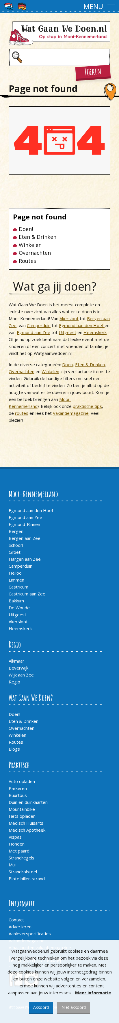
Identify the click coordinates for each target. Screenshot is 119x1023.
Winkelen (30, 245)
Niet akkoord (74, 1007)
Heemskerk (95, 332)
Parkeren (18, 788)
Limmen (16, 580)
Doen (67, 364)
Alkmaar (16, 661)
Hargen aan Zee (25, 559)
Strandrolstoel (23, 871)
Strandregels (21, 858)
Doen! (26, 229)
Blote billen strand (27, 878)
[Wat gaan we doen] (59, 33)
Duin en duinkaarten (28, 802)
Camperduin (39, 325)
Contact (16, 920)
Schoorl (16, 545)
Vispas (15, 837)
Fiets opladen (22, 816)
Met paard (19, 851)
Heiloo (15, 573)
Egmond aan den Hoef (82, 325)
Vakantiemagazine (71, 413)
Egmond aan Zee (33, 332)
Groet (15, 552)
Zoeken (93, 71)
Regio (14, 682)
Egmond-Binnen (24, 524)
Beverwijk (18, 668)
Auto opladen (22, 781)
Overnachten (35, 253)
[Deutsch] (22, 6)
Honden (17, 844)
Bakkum (16, 601)
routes (21, 413)
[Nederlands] (8, 6)
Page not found (39, 216)
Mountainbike (22, 809)
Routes (27, 261)
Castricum (18, 587)
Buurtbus (18, 795)
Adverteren (20, 927)
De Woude (19, 607)
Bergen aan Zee (24, 538)
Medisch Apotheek (27, 830)
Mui (12, 865)
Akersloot (69, 318)
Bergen (16, 531)
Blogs (14, 749)
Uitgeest (67, 332)
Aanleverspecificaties (30, 933)
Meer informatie (93, 993)
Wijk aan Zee (21, 675)
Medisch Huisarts (26, 823)
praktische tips (87, 406)
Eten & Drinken (37, 237)
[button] (59, 6)
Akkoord (41, 1007)
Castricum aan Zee (27, 594)
